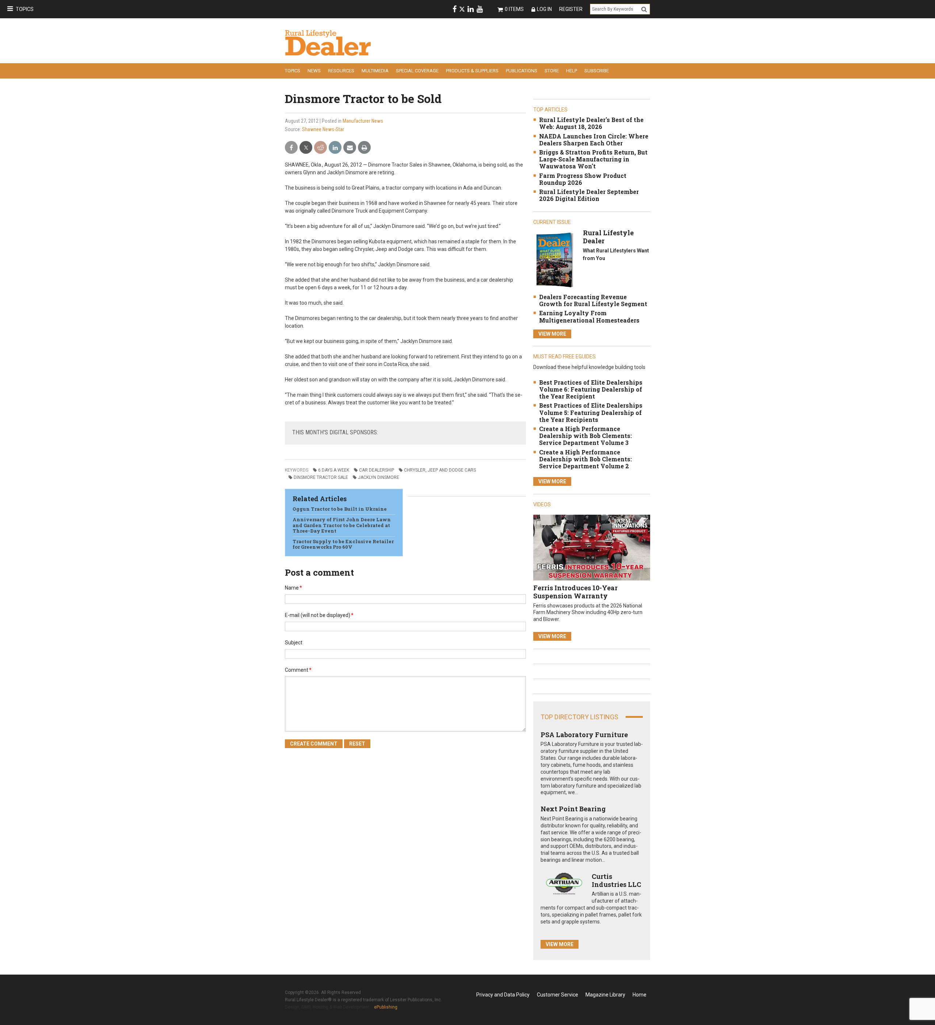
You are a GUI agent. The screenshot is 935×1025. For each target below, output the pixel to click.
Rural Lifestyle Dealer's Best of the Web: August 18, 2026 (591, 123)
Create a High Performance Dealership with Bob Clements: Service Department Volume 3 (585, 435)
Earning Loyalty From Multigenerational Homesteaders (589, 316)
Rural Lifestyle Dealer (608, 236)
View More (552, 334)
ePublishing (385, 1007)
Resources (341, 70)
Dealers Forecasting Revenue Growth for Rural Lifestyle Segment (593, 300)
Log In (544, 9)
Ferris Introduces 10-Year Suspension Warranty (575, 591)
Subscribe (596, 70)
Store (552, 70)
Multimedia (375, 70)
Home (639, 995)
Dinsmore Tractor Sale (321, 477)
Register (571, 9)
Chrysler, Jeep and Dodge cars (440, 470)
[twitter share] (305, 147)
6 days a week (333, 470)
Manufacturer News (363, 121)
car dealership (376, 470)
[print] (364, 147)
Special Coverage (417, 70)
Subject (293, 642)
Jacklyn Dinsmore (378, 477)
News (314, 70)
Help (571, 70)
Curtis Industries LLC (616, 880)
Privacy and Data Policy (503, 995)
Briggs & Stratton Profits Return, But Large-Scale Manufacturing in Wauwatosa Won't (593, 159)
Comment (298, 670)
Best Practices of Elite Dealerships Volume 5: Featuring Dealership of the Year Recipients (590, 412)
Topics (25, 9)
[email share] (349, 147)
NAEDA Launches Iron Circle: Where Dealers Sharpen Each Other (593, 139)
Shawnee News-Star (323, 129)
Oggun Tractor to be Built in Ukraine (340, 509)
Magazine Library (605, 995)
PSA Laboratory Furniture (584, 734)
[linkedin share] (335, 147)
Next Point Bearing (573, 808)
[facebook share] (291, 147)
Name (293, 588)
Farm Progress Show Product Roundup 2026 (582, 179)
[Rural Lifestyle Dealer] (554, 259)
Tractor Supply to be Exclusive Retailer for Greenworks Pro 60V (343, 544)
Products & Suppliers (472, 70)
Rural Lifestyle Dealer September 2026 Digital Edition (589, 195)
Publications (521, 70)
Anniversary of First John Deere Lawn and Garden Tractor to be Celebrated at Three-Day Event (342, 525)
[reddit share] (320, 147)
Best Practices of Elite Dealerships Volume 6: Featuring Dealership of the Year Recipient (590, 389)
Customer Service (557, 995)
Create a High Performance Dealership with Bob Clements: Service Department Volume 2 (585, 459)
